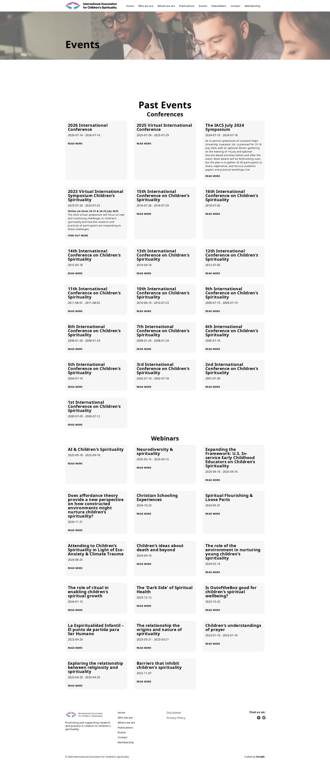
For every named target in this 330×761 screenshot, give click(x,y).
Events (203, 6)
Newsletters (218, 6)
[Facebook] (258, 717)
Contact (235, 6)
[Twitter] (263, 717)
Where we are (166, 6)
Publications (186, 6)
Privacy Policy (176, 718)
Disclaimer (174, 713)
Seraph (260, 756)
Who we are (145, 6)
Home (130, 6)
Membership (253, 6)
